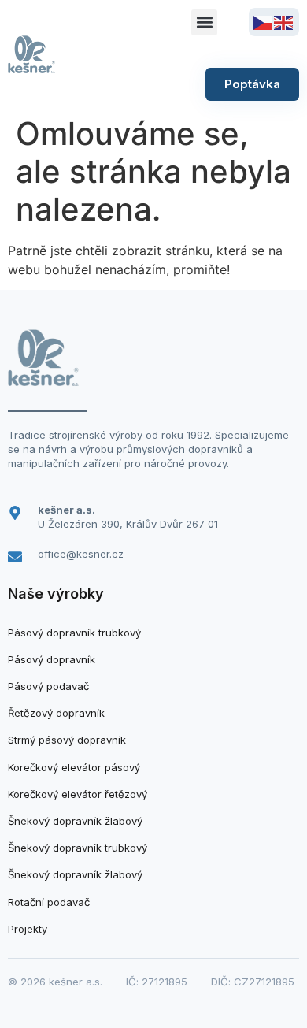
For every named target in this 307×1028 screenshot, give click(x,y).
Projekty (27, 928)
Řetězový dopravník (56, 713)
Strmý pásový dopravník (67, 739)
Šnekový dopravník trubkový (77, 847)
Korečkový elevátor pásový (74, 767)
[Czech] (263, 21)
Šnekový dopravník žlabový (75, 821)
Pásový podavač (48, 686)
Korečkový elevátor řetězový (77, 794)
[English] (284, 21)
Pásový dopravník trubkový (74, 632)
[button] (204, 22)
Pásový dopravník (51, 659)
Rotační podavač (49, 902)
